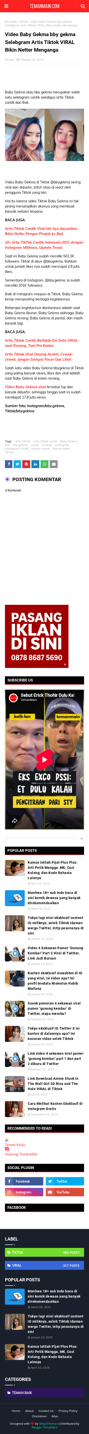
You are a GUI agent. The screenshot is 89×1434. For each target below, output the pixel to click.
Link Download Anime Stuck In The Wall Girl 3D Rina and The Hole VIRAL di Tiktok (53, 1084)
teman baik (22, 1393)
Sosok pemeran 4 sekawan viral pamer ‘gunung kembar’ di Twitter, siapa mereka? (54, 1008)
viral (40, 1265)
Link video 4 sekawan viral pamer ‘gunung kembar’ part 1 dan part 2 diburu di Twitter (56, 1058)
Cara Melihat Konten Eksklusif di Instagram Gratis (55, 1106)
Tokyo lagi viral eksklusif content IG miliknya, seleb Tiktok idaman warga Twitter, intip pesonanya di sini (56, 925)
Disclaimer (39, 1416)
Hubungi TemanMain (21, 1154)
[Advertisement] (47, 75)
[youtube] (65, 1192)
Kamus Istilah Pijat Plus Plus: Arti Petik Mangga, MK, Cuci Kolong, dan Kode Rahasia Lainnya (52, 870)
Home (16, 1411)
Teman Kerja (15, 1145)
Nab (11, 59)
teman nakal (61, 448)
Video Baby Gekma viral (25, 387)
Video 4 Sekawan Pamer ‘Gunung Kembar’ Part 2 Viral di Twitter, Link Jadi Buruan (55, 953)
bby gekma (20, 445)
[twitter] (65, 1181)
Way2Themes (48, 1423)
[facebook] (24, 1181)
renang (47, 445)
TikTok (23, 21)
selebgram (62, 445)
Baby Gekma (69, 441)
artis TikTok (22, 441)
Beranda (11, 21)
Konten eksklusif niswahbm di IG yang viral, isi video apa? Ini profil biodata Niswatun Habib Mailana (55, 980)
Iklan (55, 1416)
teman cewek (40, 448)
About (29, 1411)
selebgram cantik (16, 448)
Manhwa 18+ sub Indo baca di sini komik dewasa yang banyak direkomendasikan (54, 898)
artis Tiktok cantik (45, 441)
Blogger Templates (44, 1427)
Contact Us (46, 1411)
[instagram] (24, 1192)
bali (7, 445)
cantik (35, 445)
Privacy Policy (68, 1411)
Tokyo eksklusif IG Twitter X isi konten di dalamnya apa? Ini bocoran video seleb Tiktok (54, 1033)
